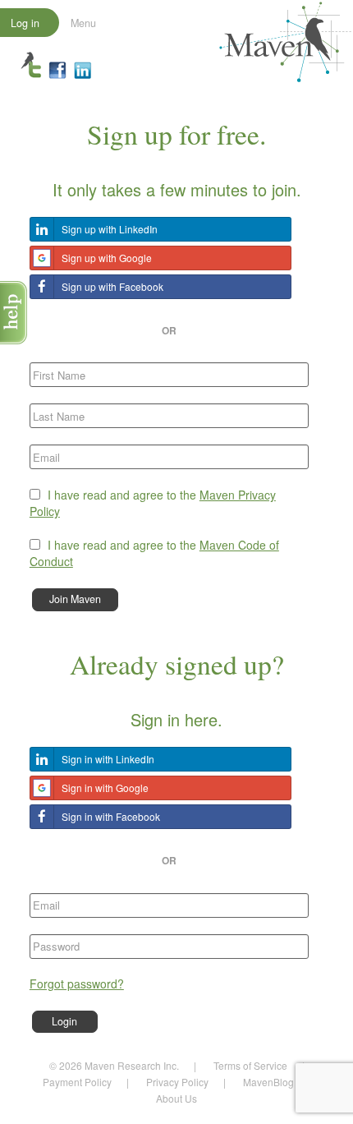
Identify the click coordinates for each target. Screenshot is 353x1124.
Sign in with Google (105, 788)
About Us (176, 1098)
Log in (25, 23)
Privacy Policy (177, 1082)
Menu (83, 23)
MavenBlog (268, 1082)
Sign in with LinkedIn (108, 759)
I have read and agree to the (153, 502)
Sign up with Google (107, 258)
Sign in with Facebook (111, 816)
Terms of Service (250, 1065)
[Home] (285, 40)
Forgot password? (77, 983)
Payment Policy (77, 1082)
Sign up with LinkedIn (110, 229)
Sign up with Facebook (112, 286)
